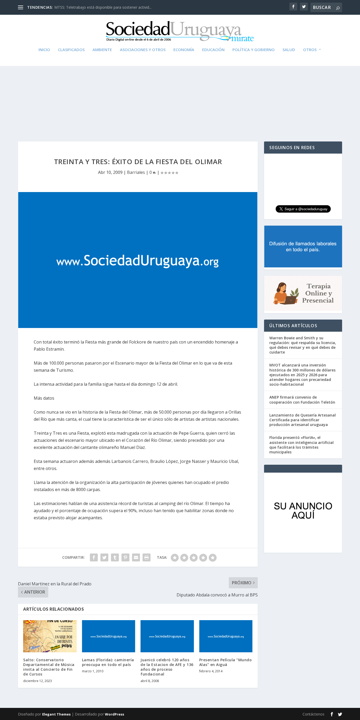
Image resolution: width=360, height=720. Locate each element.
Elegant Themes (56, 714)
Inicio (44, 49)
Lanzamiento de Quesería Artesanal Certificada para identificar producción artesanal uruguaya (302, 420)
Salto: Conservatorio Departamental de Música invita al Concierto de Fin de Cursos (49, 667)
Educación (213, 49)
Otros (310, 49)
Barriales (136, 172)
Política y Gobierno (253, 49)
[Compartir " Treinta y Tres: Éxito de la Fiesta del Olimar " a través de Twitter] (104, 557)
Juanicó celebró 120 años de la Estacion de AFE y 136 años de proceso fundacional (166, 667)
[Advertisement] (180, 91)
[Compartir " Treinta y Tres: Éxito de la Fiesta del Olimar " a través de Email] (136, 557)
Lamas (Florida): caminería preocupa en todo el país (108, 662)
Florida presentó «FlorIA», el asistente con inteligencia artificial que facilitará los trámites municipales (301, 444)
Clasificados (71, 49)
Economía (183, 49)
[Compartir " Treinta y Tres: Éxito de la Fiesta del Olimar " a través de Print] (146, 557)
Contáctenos (313, 714)
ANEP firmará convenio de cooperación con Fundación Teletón (302, 399)
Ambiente (102, 49)
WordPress (114, 714)
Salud (289, 49)
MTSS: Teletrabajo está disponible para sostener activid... (103, 7)
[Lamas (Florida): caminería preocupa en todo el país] (108, 636)
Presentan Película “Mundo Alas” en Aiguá (225, 662)
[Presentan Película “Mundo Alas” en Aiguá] (226, 636)
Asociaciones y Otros (143, 49)
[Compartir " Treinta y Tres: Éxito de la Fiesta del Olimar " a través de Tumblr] (115, 557)
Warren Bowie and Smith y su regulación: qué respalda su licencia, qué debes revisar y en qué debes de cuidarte (302, 345)
